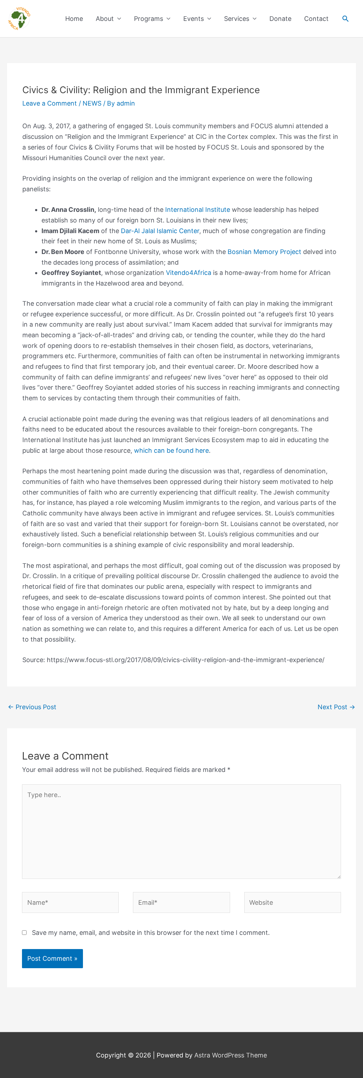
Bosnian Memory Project (264, 251)
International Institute (197, 209)
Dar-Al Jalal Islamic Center (160, 231)
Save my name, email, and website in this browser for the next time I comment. (151, 932)
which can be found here (171, 450)
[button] (345, 19)
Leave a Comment (49, 103)
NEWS (92, 103)
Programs (148, 18)
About (105, 18)
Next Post (336, 707)
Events (193, 18)
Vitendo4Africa (188, 272)
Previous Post (32, 707)
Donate (280, 18)
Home (74, 18)
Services (236, 18)
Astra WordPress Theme (230, 1055)
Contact (316, 18)
